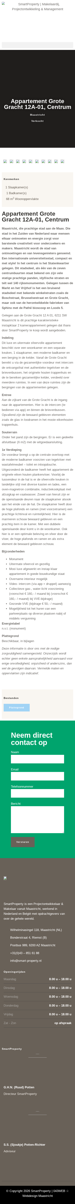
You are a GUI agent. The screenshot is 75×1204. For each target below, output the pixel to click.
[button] (37, 45)
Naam (15, 752)
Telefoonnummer (22, 786)
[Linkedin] (8, 1104)
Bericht (16, 803)
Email (15, 769)
